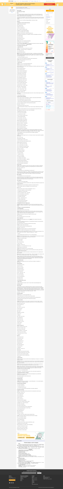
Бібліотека (18, 1)
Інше (37, 1)
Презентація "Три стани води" (50, 72)
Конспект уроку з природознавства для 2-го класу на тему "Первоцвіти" (49, 94)
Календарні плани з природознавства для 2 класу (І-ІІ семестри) (50, 98)
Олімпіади (33, 482)
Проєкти (33, 480)
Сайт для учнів (48, 1)
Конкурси (32, 1)
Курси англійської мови (35, 484)
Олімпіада (35, 1)
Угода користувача (40, 487)
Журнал (15, 1)
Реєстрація (53, 1)
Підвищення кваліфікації (25, 1)
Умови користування (45, 487)
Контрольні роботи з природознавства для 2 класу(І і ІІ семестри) (49, 90)
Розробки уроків (48, 17)
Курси (21, 479)
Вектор (21, 480)
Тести (20, 1)
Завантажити (50, 10)
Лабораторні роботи (34, 479)
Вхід (50, 1)
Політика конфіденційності (51, 487)
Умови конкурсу (49, 4)
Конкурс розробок (25, 3)
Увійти (12, 12)
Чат (30, 1)
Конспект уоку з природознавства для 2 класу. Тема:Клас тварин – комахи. (50, 83)
